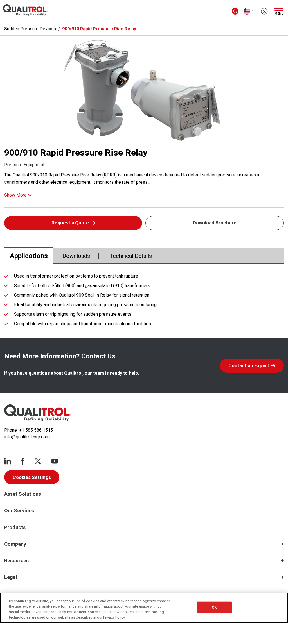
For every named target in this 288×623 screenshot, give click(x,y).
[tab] (28, 255)
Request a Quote (70, 223)
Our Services (19, 510)
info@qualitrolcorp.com (27, 437)
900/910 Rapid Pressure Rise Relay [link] (99, 28)
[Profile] (264, 11)
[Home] (37, 412)
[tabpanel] (144, 301)
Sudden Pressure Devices (30, 28)
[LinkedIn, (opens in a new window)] (7, 461)
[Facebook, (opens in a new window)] (22, 461)
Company (15, 544)
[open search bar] (235, 11)
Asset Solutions (22, 494)
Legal (10, 577)
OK (214, 607)
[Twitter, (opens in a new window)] (38, 461)
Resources (16, 560)
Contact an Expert (248, 365)
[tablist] (144, 256)
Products (15, 527)
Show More (15, 195)
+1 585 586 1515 (36, 430)
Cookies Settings (32, 477)
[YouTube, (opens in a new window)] (55, 461)
